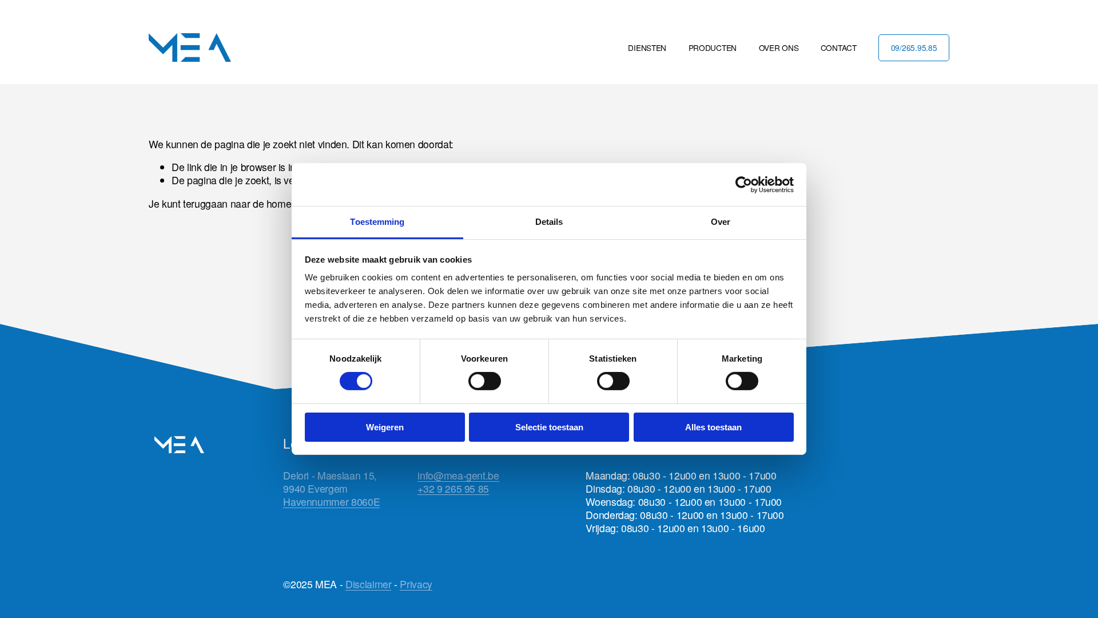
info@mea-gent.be (458, 475)
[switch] (484, 381)
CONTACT (839, 47)
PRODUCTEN (713, 47)
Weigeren (385, 427)
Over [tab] (720, 222)
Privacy (416, 584)
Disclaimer (368, 584)
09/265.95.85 (914, 47)
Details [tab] (549, 222)
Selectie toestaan (549, 427)
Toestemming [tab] (377, 222)
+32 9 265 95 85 (453, 488)
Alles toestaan (713, 427)
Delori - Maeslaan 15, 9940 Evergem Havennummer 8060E (331, 488)
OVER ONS (779, 47)
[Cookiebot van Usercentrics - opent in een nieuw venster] (744, 184)
